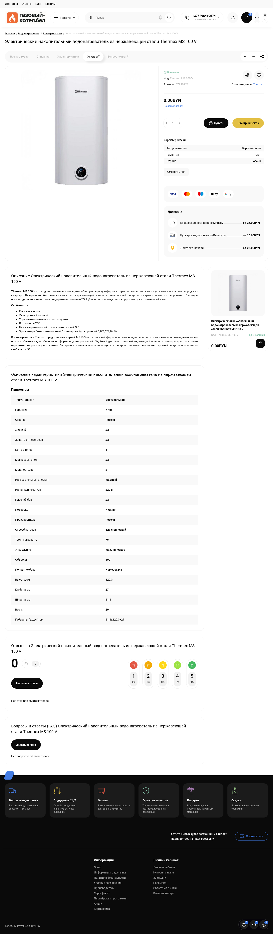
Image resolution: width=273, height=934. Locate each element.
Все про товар (19, 56)
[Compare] (247, 75)
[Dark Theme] (265, 20)
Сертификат (102, 893)
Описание (43, 56)
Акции (98, 903)
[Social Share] (262, 56)
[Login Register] (232, 17)
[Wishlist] (259, 75)
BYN (257, 17)
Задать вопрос (26, 744)
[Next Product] (253, 56)
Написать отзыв (27, 683)
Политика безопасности (110, 877)
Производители (104, 888)
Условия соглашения (108, 882)
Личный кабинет (164, 867)
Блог (38, 3)
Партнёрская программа (110, 898)
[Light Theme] (265, 15)
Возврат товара (163, 893)
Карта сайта (102, 908)
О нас (97, 867)
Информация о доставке (110, 872)
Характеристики (68, 56)
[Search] (160, 17)
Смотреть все (176, 171)
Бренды (50, 3)
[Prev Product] (245, 56)
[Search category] (90, 17)
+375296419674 (204, 16)
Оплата (27, 3)
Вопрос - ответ (118, 56)
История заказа (163, 872)
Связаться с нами (165, 888)
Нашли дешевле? (173, 106)
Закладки (159, 877)
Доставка (11, 3)
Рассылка (159, 882)
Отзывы (93, 56)
